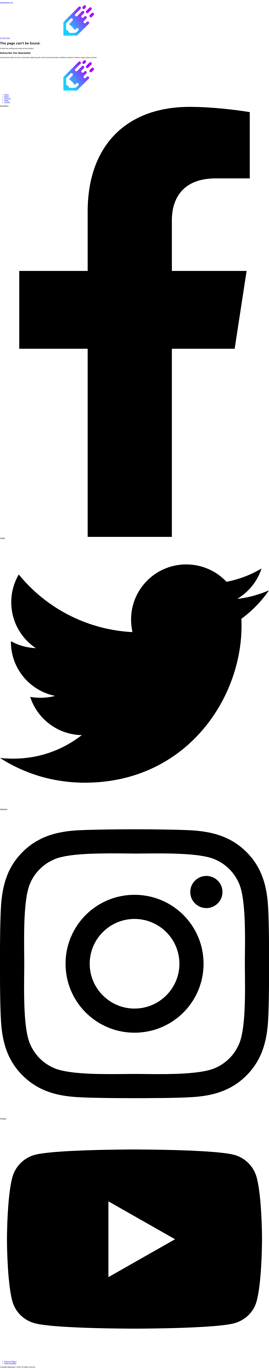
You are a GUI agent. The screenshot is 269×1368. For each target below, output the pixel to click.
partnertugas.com (6, 2)
